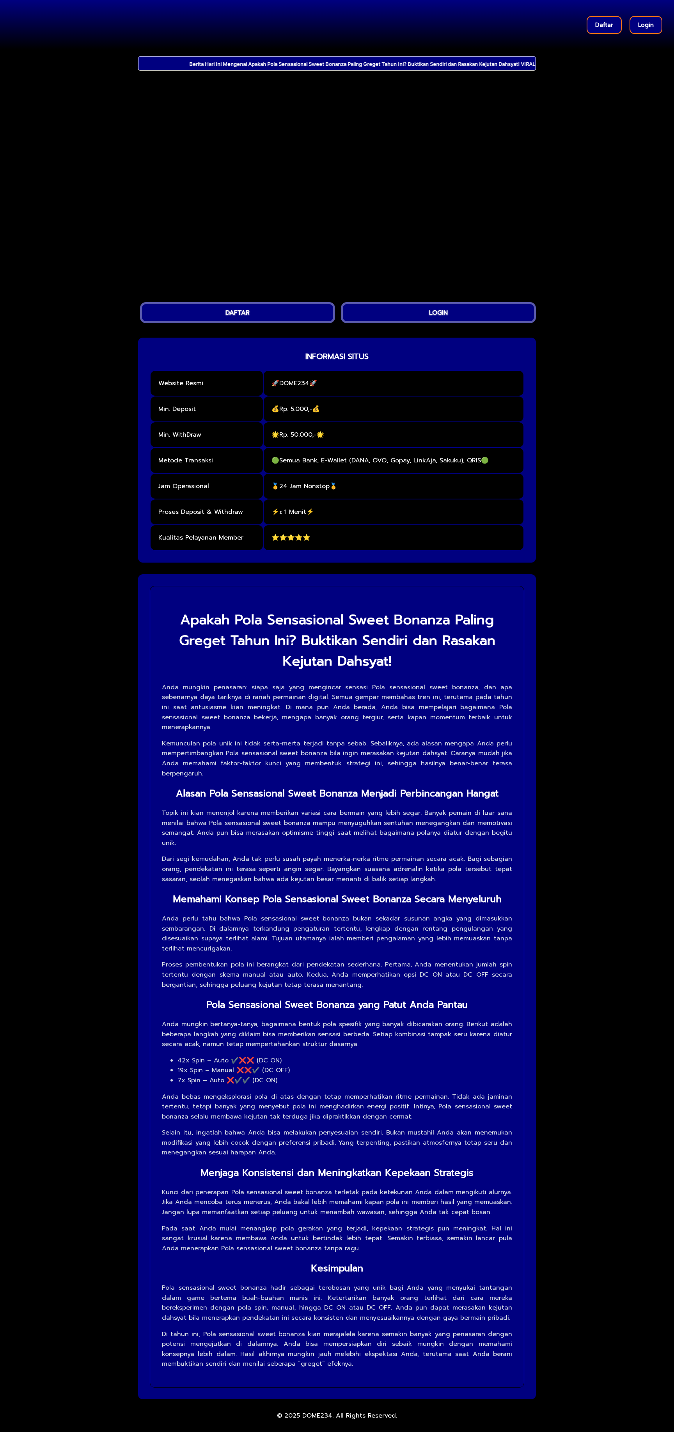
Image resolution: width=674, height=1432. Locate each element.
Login (646, 25)
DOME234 (317, 1415)
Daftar (604, 25)
